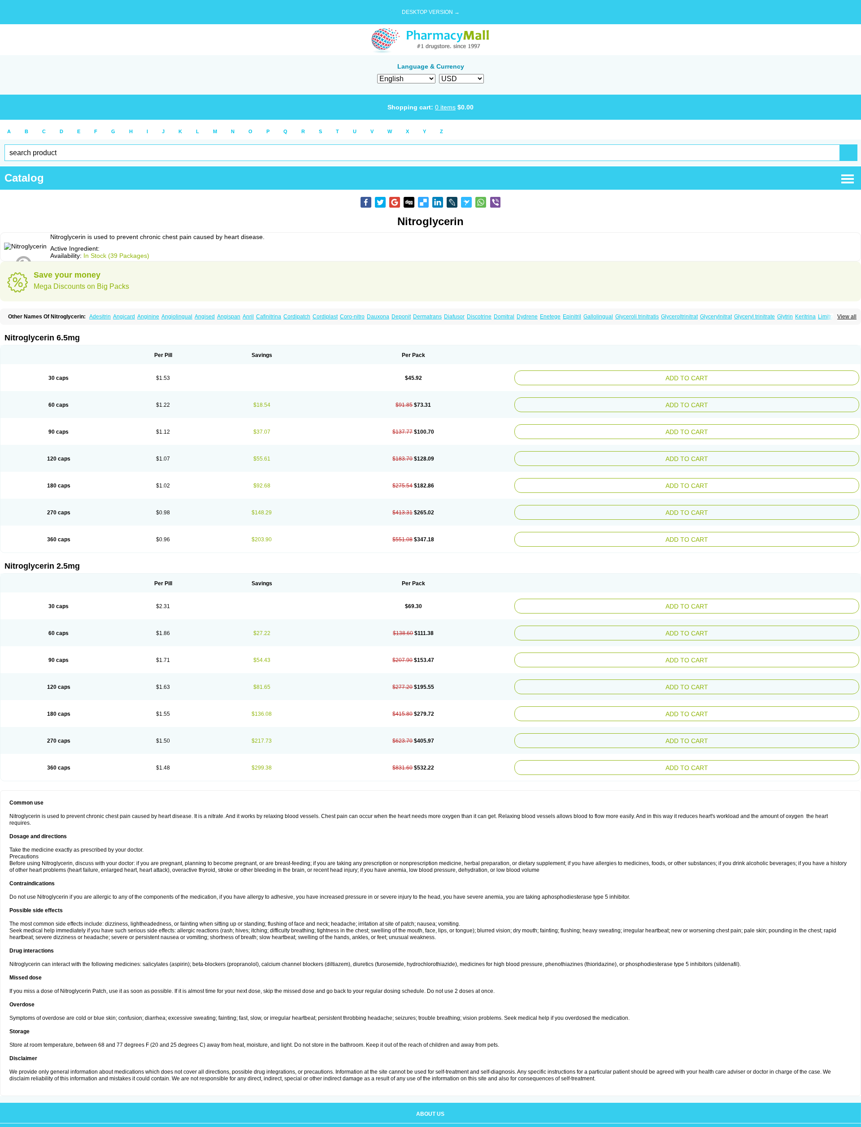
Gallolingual (598, 316)
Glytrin (785, 316)
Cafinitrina (268, 316)
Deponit (401, 316)
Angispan (228, 316)
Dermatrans (427, 316)
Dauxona (378, 316)
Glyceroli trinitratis (637, 316)
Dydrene (527, 316)
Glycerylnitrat (716, 316)
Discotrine (479, 316)
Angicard (124, 316)
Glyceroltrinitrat (679, 316)
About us (430, 1089)
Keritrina (805, 316)
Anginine (148, 316)
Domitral (504, 316)
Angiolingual (176, 316)
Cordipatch (296, 316)
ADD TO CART (746, 376)
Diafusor (454, 316)
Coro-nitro (352, 316)
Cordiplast (325, 316)
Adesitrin (100, 316)
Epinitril (572, 316)
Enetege (550, 316)
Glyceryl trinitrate (754, 316)
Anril (248, 316)
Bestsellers (430, 1109)
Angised (205, 316)
